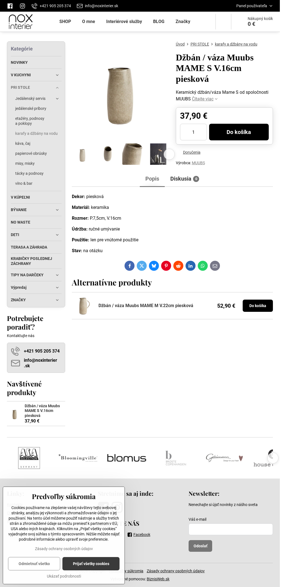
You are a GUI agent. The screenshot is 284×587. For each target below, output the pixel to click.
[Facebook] (11, 6)
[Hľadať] (223, 21)
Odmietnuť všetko (34, 563)
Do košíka (239, 132)
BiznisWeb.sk (158, 579)
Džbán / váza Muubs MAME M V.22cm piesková (145, 305)
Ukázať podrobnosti (64, 576)
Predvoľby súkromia (126, 571)
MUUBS (198, 163)
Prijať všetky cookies (91, 563)
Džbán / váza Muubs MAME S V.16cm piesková (42, 411)
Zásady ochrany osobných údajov (176, 571)
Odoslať (200, 546)
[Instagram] (22, 6)
